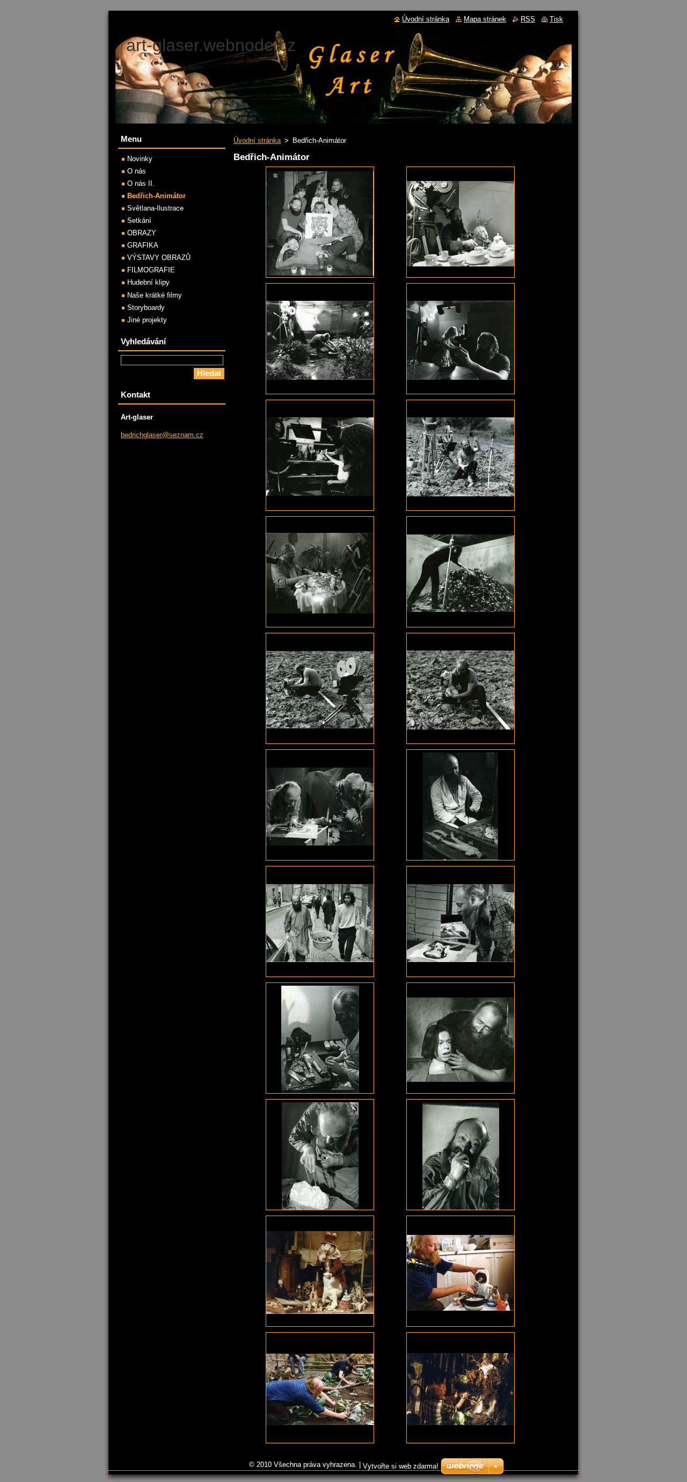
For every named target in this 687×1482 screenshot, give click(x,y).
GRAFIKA (142, 245)
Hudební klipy (148, 282)
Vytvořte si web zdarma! (400, 1466)
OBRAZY (141, 233)
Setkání (139, 220)
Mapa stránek (485, 19)
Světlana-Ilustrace (155, 208)
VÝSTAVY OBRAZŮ (159, 258)
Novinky (139, 159)
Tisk (556, 19)
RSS (528, 19)
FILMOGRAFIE (151, 270)
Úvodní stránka (257, 140)
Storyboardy (146, 307)
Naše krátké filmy (154, 295)
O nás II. (141, 183)
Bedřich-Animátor (156, 196)
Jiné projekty (147, 320)
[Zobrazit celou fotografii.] (320, 222)
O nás (136, 171)
